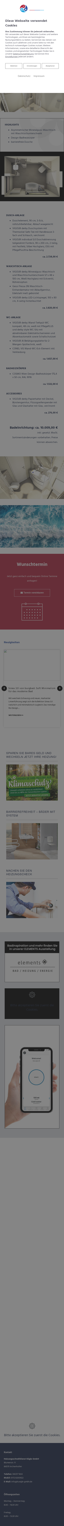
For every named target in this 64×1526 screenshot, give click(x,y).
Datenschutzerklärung (23, 53)
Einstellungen (32, 66)
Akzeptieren (50, 66)
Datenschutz (24, 76)
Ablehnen (13, 66)
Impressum (39, 76)
